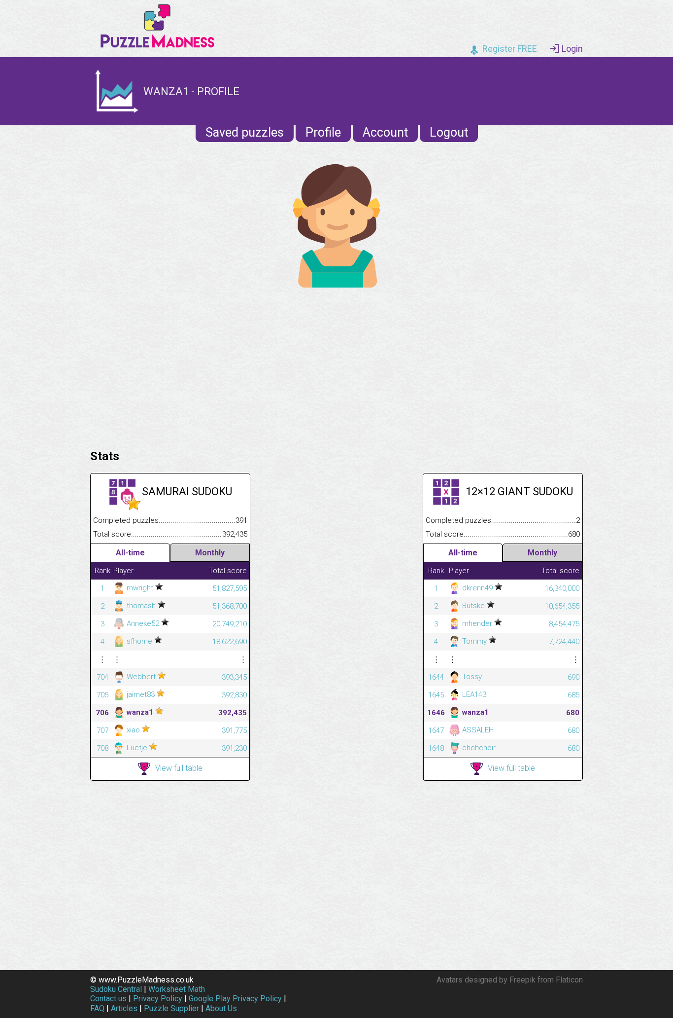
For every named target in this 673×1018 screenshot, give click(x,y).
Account (385, 132)
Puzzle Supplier (171, 1008)
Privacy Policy (157, 998)
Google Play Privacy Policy (235, 998)
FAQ (97, 1008)
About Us (221, 1008)
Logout (449, 132)
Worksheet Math (176, 989)
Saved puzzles (244, 132)
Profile (323, 132)
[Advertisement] (336, 366)
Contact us (108, 998)
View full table (178, 768)
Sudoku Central (116, 989)
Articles (124, 1008)
